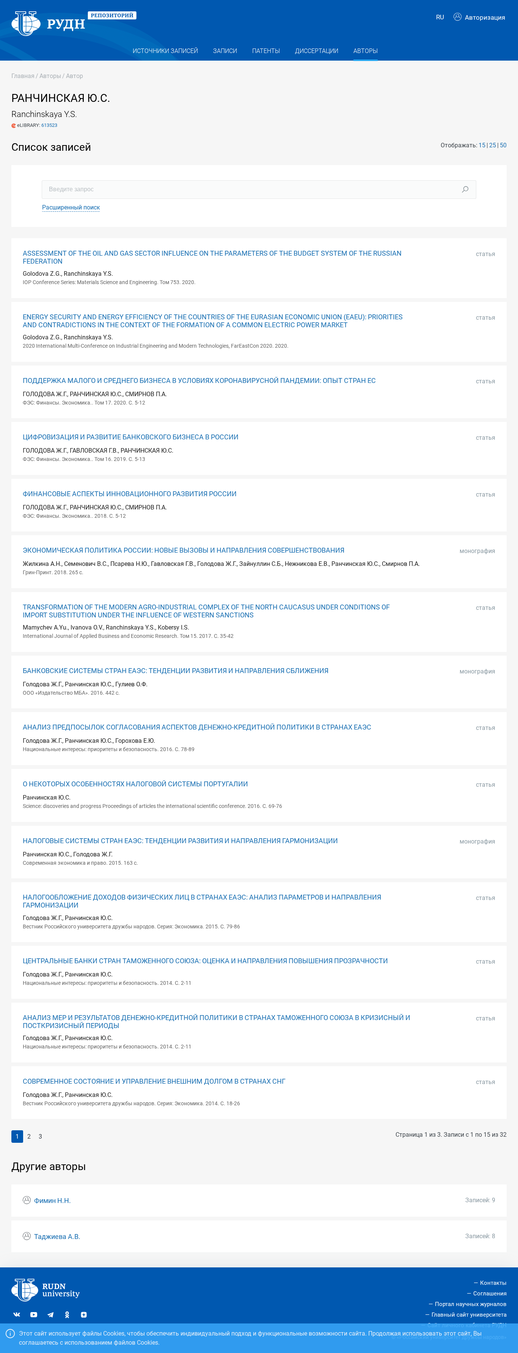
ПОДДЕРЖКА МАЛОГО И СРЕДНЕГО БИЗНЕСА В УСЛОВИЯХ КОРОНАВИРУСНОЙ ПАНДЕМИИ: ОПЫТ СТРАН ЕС (199, 380)
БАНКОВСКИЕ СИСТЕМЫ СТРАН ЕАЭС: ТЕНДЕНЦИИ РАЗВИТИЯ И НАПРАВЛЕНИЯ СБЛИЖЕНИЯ (175, 671)
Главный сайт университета (469, 1314)
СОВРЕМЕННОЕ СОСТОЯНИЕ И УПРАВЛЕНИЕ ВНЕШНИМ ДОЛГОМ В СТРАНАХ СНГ (154, 1081)
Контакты (493, 1283)
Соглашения (490, 1293)
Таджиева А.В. (57, 1237)
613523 (49, 125)
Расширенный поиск (71, 207)
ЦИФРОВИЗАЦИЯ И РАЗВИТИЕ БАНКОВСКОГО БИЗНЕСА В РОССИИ (131, 437)
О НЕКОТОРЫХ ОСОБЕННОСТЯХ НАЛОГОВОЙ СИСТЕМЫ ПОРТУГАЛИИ (135, 784)
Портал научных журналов (471, 1304)
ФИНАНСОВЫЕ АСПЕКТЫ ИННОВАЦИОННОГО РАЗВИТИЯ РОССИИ (130, 494)
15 (482, 145)
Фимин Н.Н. (52, 1201)
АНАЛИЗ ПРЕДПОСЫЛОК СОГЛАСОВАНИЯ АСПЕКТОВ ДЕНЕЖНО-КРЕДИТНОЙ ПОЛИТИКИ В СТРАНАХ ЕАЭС (197, 727)
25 (492, 145)
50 (503, 145)
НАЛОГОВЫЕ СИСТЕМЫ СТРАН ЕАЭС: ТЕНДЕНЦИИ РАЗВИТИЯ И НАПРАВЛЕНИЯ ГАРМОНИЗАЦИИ (180, 841)
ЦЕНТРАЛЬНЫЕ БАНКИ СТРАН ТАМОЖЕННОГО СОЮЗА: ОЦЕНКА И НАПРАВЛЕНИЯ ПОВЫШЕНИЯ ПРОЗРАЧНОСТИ (205, 961)
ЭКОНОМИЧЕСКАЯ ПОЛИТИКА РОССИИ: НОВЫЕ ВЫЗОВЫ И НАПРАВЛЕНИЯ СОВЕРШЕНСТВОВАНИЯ (183, 550)
